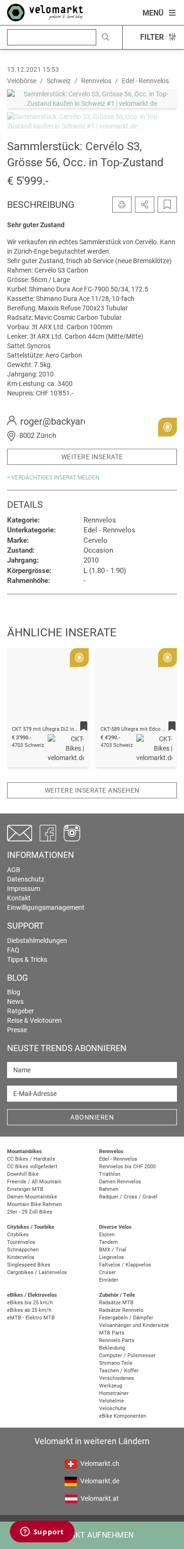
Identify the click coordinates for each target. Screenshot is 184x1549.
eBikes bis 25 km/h (30, 1303)
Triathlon (109, 1174)
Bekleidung (112, 1348)
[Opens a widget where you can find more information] (42, 1532)
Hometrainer (114, 1393)
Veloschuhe (112, 1408)
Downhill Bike (23, 1174)
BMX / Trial (112, 1250)
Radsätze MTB (116, 1303)
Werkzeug (110, 1386)
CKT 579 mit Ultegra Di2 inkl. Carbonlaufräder (65, 729)
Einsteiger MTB (25, 1189)
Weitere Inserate (92, 457)
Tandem (108, 1242)
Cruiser (107, 1272)
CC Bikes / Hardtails (31, 1159)
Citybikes (18, 1235)
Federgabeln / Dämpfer (126, 1318)
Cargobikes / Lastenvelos (37, 1272)
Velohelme (111, 1401)
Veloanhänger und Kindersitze (134, 1325)
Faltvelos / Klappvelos (125, 1265)
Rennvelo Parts (116, 1340)
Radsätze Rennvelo (121, 1310)
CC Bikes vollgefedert (32, 1167)
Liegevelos (111, 1257)
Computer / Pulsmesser (127, 1355)
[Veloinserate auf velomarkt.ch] (45, 12)
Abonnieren (92, 1117)
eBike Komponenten (122, 1416)
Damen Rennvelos (120, 1182)
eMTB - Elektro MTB (31, 1318)
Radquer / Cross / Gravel (128, 1197)
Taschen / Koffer (119, 1371)
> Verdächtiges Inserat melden (53, 477)
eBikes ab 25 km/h (29, 1310)
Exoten (107, 1235)
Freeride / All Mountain (34, 1182)
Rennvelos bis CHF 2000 (127, 1167)
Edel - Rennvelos (118, 1159)
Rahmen (108, 1189)
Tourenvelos (21, 1242)
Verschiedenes (116, 1378)
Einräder (108, 1280)
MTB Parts (112, 1333)
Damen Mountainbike (32, 1197)
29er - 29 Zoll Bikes (29, 1212)
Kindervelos (20, 1257)
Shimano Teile (116, 1363)
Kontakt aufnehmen (92, 1535)
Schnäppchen (23, 1250)
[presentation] (26, 695)
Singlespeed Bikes (28, 1265)
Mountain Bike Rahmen (34, 1204)
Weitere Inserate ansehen (92, 790)
